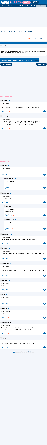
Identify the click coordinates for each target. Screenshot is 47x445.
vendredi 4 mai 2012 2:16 (9, 209)
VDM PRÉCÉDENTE (6, 64)
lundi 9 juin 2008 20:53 (5, 103)
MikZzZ (4, 280)
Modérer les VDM (35, 2)
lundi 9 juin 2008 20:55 (5, 311)
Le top (26, 5)
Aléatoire (7, 5)
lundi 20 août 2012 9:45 (9, 181)
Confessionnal (33, 5)
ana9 (3, 46)
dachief (4, 100)
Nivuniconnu (5, 234)
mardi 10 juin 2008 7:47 (5, 49)
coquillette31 (9, 219)
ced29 (3, 308)
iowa (3, 165)
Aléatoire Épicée (19, 5)
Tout (2, 5)
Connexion (43, 2)
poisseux (4, 193)
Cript (3, 338)
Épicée (12, 5)
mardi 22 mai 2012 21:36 (9, 222)
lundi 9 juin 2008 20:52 (5, 237)
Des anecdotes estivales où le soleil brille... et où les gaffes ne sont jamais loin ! (19, 60)
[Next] (33, 351)
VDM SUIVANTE (41, 64)
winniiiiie (4, 116)
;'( (2, 294)
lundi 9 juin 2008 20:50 (5, 168)
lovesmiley (8, 178)
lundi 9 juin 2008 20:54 (5, 283)
